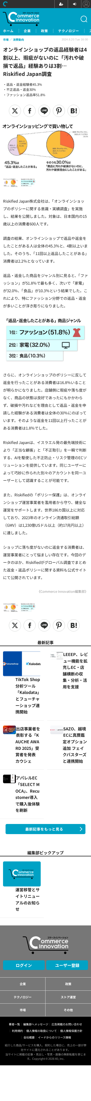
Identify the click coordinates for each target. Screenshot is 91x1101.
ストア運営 (68, 946)
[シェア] (30, 111)
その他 (68, 959)
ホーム (8, 31)
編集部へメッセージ (35, 974)
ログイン (24, 915)
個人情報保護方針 (71, 981)
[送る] (44, 111)
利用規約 (17, 981)
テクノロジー (68, 31)
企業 (27, 31)
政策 (44, 31)
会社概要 (29, 987)
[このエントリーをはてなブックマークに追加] (73, 111)
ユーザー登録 (67, 915)
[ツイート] (15, 111)
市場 (23, 959)
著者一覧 (14, 974)
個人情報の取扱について (41, 981)
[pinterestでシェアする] (59, 111)
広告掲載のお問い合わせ (67, 974)
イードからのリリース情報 (54, 987)
